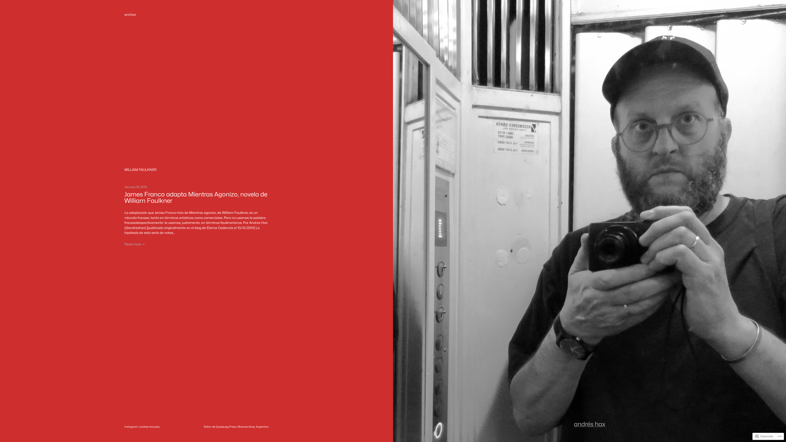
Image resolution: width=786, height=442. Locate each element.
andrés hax (589, 424)
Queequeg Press (226, 426)
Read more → (134, 244)
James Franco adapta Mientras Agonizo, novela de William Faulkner (195, 197)
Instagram (131, 426)
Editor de (210, 426)
